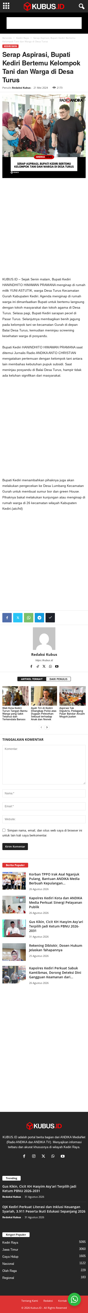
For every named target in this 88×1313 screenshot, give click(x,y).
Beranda (7, 38)
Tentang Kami (29, 1300)
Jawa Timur (10, 1249)
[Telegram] (39, 617)
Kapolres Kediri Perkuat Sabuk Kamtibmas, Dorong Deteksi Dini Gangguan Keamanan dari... (55, 972)
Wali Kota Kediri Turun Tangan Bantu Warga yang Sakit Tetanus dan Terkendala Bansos (14, 713)
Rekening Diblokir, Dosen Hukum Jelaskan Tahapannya (55, 947)
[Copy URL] (50, 617)
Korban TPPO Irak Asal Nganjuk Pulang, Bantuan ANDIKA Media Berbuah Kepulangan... (54, 878)
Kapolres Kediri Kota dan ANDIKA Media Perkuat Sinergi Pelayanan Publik (55, 902)
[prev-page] (41, 727)
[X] (44, 666)
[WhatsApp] (28, 617)
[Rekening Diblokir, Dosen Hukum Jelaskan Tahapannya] (14, 952)
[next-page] (47, 727)
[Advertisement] (44, 23)
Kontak (62, 1300)
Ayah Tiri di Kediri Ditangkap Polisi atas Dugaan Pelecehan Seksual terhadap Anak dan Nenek (43, 713)
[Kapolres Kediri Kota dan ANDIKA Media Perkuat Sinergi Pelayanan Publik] (14, 904)
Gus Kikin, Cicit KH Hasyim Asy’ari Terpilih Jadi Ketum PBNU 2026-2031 (56, 926)
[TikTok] (38, 666)
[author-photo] (44, 638)
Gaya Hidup (10, 1256)
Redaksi (48, 1300)
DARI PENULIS (58, 679)
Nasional (8, 1263)
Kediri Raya (22, 38)
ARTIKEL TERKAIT (31, 679)
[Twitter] (18, 617)
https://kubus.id (44, 660)
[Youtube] (57, 666)
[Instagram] (35, 1156)
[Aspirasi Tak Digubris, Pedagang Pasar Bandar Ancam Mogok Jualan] (72, 696)
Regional (8, 1278)
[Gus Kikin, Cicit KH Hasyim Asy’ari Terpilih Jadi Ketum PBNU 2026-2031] (14, 928)
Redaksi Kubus (21, 87)
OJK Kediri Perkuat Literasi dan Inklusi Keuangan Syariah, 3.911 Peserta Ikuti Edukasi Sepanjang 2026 (43, 1209)
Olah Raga (9, 1271)
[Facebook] (7, 617)
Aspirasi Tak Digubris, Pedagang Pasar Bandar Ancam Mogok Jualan (72, 712)
